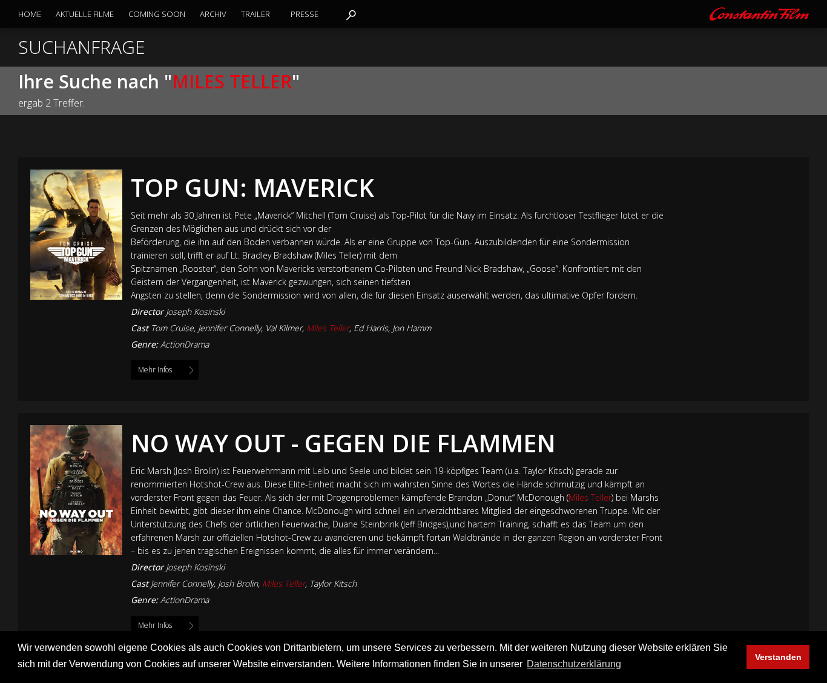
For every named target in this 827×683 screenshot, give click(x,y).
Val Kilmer (283, 328)
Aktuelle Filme (85, 13)
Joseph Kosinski (195, 311)
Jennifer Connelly (229, 328)
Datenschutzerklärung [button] (574, 664)
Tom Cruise (172, 328)
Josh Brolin (238, 583)
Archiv (213, 13)
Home (29, 13)
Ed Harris (371, 328)
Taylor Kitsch (333, 583)
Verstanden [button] (778, 657)
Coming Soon (156, 13)
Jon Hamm (411, 328)
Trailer (255, 13)
